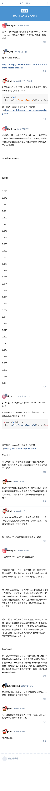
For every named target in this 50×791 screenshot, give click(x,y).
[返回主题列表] (3, 3)
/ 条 (24, 3)
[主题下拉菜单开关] (47, 3)
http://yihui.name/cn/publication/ (20, 448)
